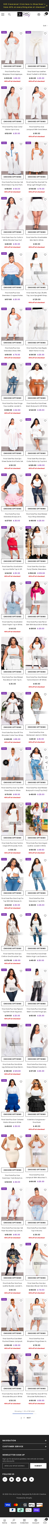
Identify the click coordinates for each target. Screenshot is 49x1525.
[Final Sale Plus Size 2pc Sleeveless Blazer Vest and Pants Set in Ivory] (37, 1259)
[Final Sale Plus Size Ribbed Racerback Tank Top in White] (12, 653)
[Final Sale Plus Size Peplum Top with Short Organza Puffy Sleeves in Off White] (12, 985)
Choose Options (12, 66)
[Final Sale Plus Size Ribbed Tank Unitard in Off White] (37, 653)
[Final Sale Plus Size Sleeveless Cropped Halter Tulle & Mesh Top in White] (12, 268)
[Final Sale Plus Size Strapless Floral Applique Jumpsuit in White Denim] (12, 47)
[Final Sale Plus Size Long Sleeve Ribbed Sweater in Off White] (37, 1040)
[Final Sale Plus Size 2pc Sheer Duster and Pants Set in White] (12, 434)
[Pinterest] (18, 1479)
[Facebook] (5, 1479)
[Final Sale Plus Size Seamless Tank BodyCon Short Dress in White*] (12, 1151)
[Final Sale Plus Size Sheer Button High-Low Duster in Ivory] (37, 929)
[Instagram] (11, 1479)
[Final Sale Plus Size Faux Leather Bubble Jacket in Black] (12, 1259)
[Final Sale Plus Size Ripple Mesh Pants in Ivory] (37, 324)
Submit (38, 1466)
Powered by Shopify (24, 1498)
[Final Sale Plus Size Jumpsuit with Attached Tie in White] (37, 1150)
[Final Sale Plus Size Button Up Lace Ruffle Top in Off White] (12, 542)
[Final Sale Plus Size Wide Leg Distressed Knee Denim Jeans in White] (12, 1040)
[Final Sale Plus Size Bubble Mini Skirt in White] (37, 213)
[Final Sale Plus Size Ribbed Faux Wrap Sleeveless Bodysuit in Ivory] (37, 489)
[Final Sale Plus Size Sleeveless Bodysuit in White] (12, 489)
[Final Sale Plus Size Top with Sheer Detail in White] (12, 763)
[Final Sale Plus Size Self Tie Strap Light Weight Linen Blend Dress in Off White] (37, 158)
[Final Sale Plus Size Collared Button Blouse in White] (12, 1095)
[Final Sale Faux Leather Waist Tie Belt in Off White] (37, 47)
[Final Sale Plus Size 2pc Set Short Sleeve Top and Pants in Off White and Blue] (12, 158)
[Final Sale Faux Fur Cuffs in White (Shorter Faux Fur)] (12, 213)
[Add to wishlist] (21, 33)
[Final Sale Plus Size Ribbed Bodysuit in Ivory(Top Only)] (37, 763)
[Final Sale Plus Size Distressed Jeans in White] (37, 708)
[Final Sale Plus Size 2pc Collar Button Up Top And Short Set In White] (37, 434)
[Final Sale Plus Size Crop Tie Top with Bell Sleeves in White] (12, 874)
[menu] (2, 14)
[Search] (9, 14)
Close (47, 6)
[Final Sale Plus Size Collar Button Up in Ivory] (12, 102)
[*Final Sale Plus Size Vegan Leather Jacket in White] (37, 819)
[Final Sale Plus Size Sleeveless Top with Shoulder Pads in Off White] (37, 874)
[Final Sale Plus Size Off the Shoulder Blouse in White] (12, 1369)
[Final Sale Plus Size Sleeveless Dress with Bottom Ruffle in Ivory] (12, 324)
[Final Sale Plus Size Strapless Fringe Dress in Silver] (37, 1314)
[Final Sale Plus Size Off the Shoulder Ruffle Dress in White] (37, 1369)
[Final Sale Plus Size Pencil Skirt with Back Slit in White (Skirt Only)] (37, 597)
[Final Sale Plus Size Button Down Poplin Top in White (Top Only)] (12, 597)
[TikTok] (24, 1479)
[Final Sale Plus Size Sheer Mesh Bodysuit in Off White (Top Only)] (37, 379)
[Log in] (38, 14)
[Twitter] (31, 1479)
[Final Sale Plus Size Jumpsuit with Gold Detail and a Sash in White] (37, 102)
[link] (14, 1521)
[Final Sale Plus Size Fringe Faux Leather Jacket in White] (12, 379)
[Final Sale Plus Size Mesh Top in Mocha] (37, 1203)
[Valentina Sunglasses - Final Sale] (37, 1095)
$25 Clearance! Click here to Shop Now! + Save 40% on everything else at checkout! (24, 5)
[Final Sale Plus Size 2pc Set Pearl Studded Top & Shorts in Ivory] (12, 1203)
